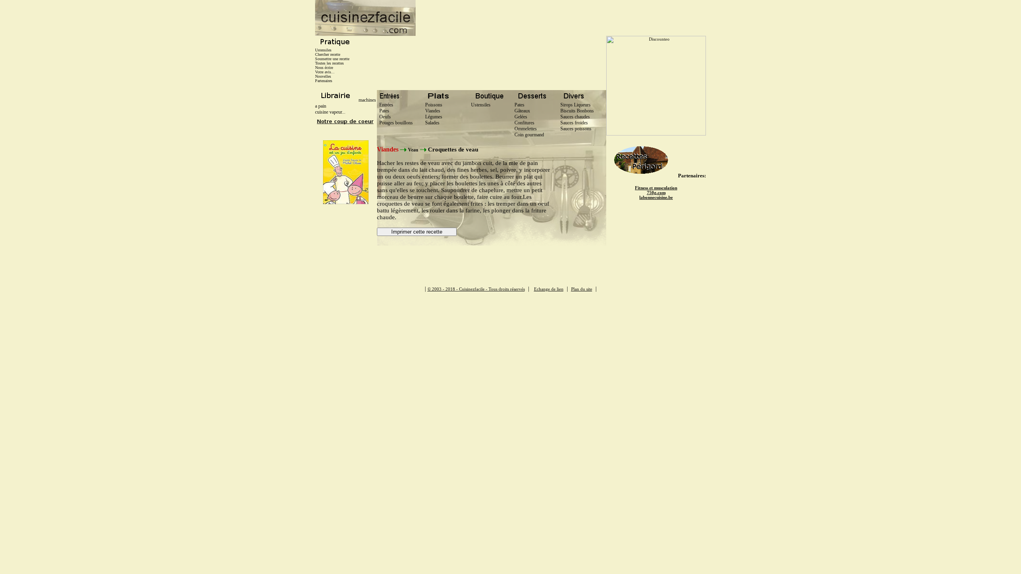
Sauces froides (574, 123)
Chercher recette (327, 54)
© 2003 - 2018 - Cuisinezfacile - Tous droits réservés (476, 289)
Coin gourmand (529, 135)
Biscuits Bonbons (577, 111)
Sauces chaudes (575, 117)
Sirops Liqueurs (575, 105)
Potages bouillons (395, 123)
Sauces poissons (575, 129)
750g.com (656, 192)
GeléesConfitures (524, 120)
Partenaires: (692, 176)
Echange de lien (549, 289)
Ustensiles (323, 50)
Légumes (432, 117)
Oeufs (384, 117)
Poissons (432, 105)
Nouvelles (323, 76)
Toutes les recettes (329, 63)
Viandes (431, 111)
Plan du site (581, 289)
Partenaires (323, 81)
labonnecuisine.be (656, 197)
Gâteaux (522, 111)
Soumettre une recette (332, 59)
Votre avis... (325, 72)
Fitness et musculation (656, 187)
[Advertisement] (561, 18)
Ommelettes (525, 129)
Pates (383, 111)
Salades (431, 123)
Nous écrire (324, 67)
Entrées (385, 105)
